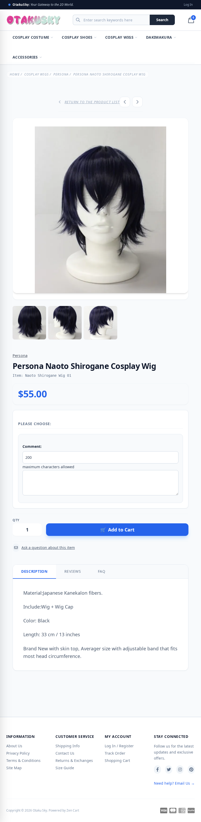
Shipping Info (67, 745)
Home (15, 74)
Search (162, 19)
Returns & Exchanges (74, 760)
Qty (16, 520)
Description (34, 571)
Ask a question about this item (48, 547)
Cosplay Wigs (119, 37)
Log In (188, 5)
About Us (14, 745)
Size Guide (64, 767)
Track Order (115, 753)
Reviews (72, 571)
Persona (61, 74)
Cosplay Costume (31, 37)
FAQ (101, 571)
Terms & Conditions (23, 760)
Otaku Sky (40, 810)
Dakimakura (159, 37)
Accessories (25, 57)
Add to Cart (117, 529)
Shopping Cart (117, 760)
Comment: (32, 446)
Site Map (14, 767)
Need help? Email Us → (174, 783)
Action (51, 520)
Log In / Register (119, 745)
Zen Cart (72, 810)
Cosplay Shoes (77, 37)
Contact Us (64, 753)
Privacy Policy (18, 753)
